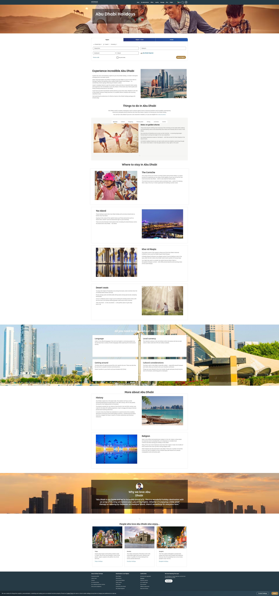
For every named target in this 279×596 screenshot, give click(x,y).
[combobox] (97, 44)
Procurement (143, 584)
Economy (113, 44)
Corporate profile (95, 576)
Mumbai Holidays (131, 561)
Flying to (144, 48)
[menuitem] (138, 2)
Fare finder (118, 584)
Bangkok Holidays (163, 561)
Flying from (97, 48)
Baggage (142, 578)
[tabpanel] (139, 51)
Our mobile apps (144, 582)
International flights (120, 580)
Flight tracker (119, 582)
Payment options (144, 580)
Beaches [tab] (115, 122)
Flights (171, 2)
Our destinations (145, 2)
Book (138, 2)
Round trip (97, 44)
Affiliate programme (144, 586)
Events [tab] (164, 122)
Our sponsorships (95, 582)
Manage (162, 2)
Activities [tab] (156, 122)
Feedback (168, 581)
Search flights (181, 57)
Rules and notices (144, 588)
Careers (93, 580)
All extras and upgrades (145, 576)
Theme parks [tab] (139, 122)
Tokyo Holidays (99, 561)
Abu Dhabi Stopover (120, 588)
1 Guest (106, 44)
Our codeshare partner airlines (98, 584)
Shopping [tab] (130, 122)
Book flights (118, 576)
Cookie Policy (70, 593)
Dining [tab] (148, 122)
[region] (139, 593)
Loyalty (157, 2)
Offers (152, 2)
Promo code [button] (96, 57)
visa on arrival (162, 114)
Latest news (94, 578)
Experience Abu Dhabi (121, 586)
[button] (179, 2)
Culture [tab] (123, 122)
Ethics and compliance (96, 586)
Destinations (118, 578)
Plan (167, 2)
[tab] (107, 39)
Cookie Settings (262, 593)
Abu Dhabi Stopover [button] (148, 53)
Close (274, 593)
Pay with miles (122, 57)
